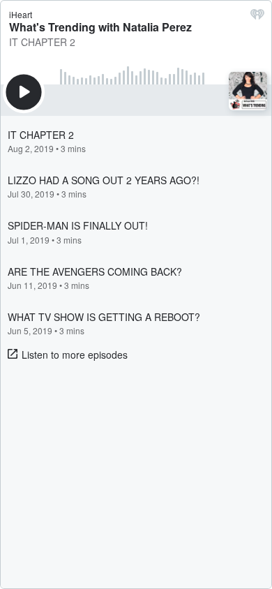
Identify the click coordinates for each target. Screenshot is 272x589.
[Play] (24, 92)
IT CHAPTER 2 (42, 41)
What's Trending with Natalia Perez (100, 27)
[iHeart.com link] (257, 17)
